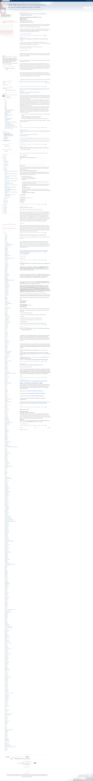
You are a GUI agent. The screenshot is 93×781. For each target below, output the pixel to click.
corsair (6, 325)
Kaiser (6, 479)
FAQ (20, 405)
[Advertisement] (12, 45)
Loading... (4, 225)
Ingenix (6, 460)
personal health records (8, 627)
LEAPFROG (6, 487)
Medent (6, 511)
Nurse (5, 576)
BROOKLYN (6, 285)
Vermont (6, 732)
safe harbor (6, 674)
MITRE (6, 545)
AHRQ (6, 106)
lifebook (6, 489)
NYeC (5, 586)
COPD (6, 324)
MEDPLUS (6, 531)
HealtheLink (6, 423)
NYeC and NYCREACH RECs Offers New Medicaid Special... (10, 190)
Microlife (6, 537)
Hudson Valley (7, 445)
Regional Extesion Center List (9, 128)
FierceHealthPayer (26, 253)
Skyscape (6, 680)
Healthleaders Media (23, 256)
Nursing (6, 577)
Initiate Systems (7, 462)
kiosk (5, 483)
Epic (5, 369)
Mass (5, 499)
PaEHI (6, 603)
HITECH (6, 436)
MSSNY (6, 550)
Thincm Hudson (7, 714)
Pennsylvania (7, 624)
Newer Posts (21, 427)
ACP (5, 104)
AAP (5, 102)
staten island (6, 695)
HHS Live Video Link (8, 112)
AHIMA (6, 248)
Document (6, 343)
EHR (5, 362)
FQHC (6, 389)
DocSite (6, 342)
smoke (6, 681)
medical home (7, 517)
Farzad (6, 379)
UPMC (6, 722)
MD (5, 504)
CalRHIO (6, 287)
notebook (6, 571)
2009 (4, 208)
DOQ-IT (6, 346)
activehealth (6, 243)
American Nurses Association (24, 423)
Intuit (5, 468)
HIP (5, 433)
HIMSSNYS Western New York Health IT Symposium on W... (10, 188)
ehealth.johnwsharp (7, 361)
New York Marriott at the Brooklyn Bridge (26, 197)
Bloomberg (6, 274)
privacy (6, 649)
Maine (6, 493)
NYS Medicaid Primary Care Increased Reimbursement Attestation (34, 381)
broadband (6, 281)
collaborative (7, 315)
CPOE (6, 327)
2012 (4, 204)
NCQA (6, 117)
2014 (4, 158)
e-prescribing (7, 353)
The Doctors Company (8, 713)
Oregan (6, 599)
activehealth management (8, 244)
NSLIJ (6, 575)
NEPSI (6, 560)
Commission (6, 316)
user (5, 727)
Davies (6, 336)
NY (5, 578)
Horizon (6, 443)
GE (5, 394)
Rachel (6, 656)
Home (35, 427)
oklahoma (6, 592)
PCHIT (6, 613)
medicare (6, 522)
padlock (6, 602)
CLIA (5, 309)
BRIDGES (6, 278)
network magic (7, 562)
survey (6, 701)
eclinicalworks (7, 356)
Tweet (5, 717)
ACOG (6, 103)
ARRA (6, 259)
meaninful (6, 506)
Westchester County (8, 745)
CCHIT (6, 294)
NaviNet (6, 555)
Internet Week (22, 223)
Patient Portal (7, 610)
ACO (5, 239)
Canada (6, 288)
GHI (5, 396)
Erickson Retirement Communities (10, 373)
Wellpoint (6, 743)
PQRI (5, 645)
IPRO (5, 473)
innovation (6, 463)
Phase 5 (6, 631)
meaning (6, 507)
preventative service (8, 648)
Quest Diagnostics (7, 653)
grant (5, 402)
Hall (5, 413)
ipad (5, 471)
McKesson (6, 502)
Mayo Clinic (6, 500)
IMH (5, 456)
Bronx (6, 282)
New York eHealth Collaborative (9, 564)
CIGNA (6, 304)
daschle (6, 332)
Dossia (6, 347)
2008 (4, 210)
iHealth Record (7, 452)
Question (6, 654)
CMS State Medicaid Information (9, 109)
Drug (5, 349)
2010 (4, 207)
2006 (4, 213)
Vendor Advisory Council (8, 729)
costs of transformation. (25, 140)
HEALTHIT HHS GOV (8, 111)
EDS (5, 359)
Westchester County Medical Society (10, 746)
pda (5, 620)
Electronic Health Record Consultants (10, 90)
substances (6, 696)
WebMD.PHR (7, 740)
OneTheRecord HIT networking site (10, 125)
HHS (46, 81)
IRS (5, 474)
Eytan (5, 378)
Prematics (6, 647)
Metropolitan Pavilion (37, 217)
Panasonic (6, 604)
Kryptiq (6, 484)
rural (5, 673)
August (6, 165)
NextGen (6, 565)
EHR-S (6, 363)
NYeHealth (6, 587)
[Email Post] (45, 35)
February (6, 201)
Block (6, 272)
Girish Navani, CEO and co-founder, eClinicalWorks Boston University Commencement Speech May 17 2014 (9, 135)
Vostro (6, 734)
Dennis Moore (7, 341)
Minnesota (6, 539)
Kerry (5, 482)
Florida (6, 385)
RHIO (5, 667)
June (5, 168)
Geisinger (6, 395)
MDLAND (6, 505)
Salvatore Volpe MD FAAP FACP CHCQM (10, 56)
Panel (5, 605)
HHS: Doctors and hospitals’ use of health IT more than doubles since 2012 (34, 39)
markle (6, 496)
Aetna (21, 123)
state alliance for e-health (8, 692)
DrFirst (6, 348)
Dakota (6, 331)
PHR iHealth (6, 635)
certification (6, 302)
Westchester (6, 744)
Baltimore (6, 265)
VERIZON (6, 730)
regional (6, 658)
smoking (6, 683)
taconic (6, 705)
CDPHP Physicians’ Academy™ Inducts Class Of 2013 (31, 364)
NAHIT (6, 554)
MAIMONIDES (7, 491)
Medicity (6, 523)
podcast (6, 641)
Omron (6, 593)
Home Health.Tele (7, 441)
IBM (5, 450)
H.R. (5, 407)
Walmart (6, 735)
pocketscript (6, 640)
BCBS (6, 267)
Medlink (6, 528)
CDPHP (21, 375)
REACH (6, 657)
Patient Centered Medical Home (9, 609)
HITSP (6, 438)
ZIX (5, 750)
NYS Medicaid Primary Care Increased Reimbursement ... (9, 195)
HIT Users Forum (7, 146)
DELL (6, 338)
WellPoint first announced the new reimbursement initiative (28, 243)
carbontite (6, 292)
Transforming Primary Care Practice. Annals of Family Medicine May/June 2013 (35, 131)
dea (5, 337)
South (5, 686)
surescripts (6, 700)
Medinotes (6, 526)
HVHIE (6, 449)
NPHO (6, 572)
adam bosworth (7, 245)
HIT (5, 435)
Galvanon (6, 391)
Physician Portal (7, 637)
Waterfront (6, 738)
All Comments (6, 84)
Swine (6, 702)
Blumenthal (6, 275)
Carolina (6, 293)
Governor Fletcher (7, 401)
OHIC (5, 591)
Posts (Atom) (26, 429)
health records (7, 421)
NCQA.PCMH (7, 559)
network (6, 561)
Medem (6, 510)
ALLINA (6, 251)
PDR (5, 621)
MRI (5, 549)
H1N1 (5, 411)
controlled (6, 323)
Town (5, 716)
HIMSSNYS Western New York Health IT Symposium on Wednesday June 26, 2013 (35, 264)
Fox (5, 387)
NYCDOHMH (7, 583)
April (5, 198)
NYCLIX (6, 585)
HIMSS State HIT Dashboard (9, 114)
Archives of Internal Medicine (9, 258)
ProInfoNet (6, 651)
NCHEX (6, 556)
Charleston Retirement (8, 303)
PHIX (5, 632)
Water (5, 736)
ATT (5, 260)
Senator (6, 679)
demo (5, 340)
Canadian (6, 289)
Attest (5, 261)
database (6, 334)
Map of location (22, 202)
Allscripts (6, 253)
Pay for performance (7, 611)
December (6, 161)
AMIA (6, 108)
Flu (5, 386)
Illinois (6, 453)
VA (5, 728)
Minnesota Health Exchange (9, 540)
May (5, 169)
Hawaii (6, 416)
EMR (5, 367)
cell (5, 299)
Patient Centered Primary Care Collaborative (11, 126)
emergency (6, 365)
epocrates (6, 370)
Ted (5, 708)
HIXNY (6, 439)
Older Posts (48, 427)
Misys (6, 543)
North (5, 570)
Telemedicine (7, 709)
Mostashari (6, 548)
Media (6, 513)
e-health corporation (8, 351)
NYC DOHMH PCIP (7, 119)
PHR (5, 634)
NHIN (5, 567)
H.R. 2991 (6, 408)
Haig (5, 412)
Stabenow (6, 690)
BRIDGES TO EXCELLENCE (9, 280)
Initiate (6, 461)
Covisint (6, 326)
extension (6, 376)
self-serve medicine (7, 676)
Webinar (6, 739)
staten (5, 694)
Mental (6, 534)
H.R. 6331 (6, 410)
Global (6, 397)
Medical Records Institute (8, 520)
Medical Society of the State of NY (10, 521)
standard (6, 691)
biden (5, 271)
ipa (5, 469)
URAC (6, 723)
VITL (5, 733)
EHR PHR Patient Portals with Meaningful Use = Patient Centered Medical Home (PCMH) (27, 5)
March (6, 200)
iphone (6, 472)
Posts (5, 83)
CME (5, 313)
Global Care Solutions (8, 398)
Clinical (6, 310)
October (6, 162)
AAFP (5, 101)
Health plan (6, 419)
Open (5, 596)
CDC (5, 297)
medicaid (6, 515)
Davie (5, 335)
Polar (5, 643)
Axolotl (6, 264)
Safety (6, 675)
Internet (6, 467)
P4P (5, 600)
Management (7, 494)
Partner (6, 607)
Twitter (6, 718)
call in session (7, 286)
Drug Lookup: (5, 94)
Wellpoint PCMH (22, 258)
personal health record (8, 626)
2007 (4, 211)
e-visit (6, 354)
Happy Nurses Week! (25, 409)
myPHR (6, 553)
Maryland (6, 498)
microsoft (6, 538)
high (5, 428)
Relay (5, 660)
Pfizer (5, 629)
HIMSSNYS (6, 432)
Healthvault (6, 424)
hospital (6, 444)
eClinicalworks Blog (7, 133)
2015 (4, 157)
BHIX (5, 270)
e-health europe (7, 352)
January (6, 202)
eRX (5, 374)
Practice (6, 646)
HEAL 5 (6, 417)
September (6, 164)
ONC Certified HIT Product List (9, 124)
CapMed (6, 291)
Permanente (6, 625)
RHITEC (6, 668)
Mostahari (6, 547)
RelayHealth (6, 662)
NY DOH (6, 580)
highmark (6, 429)
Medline (6, 527)
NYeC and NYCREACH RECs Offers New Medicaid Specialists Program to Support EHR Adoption (35, 329)
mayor (6, 501)
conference (6, 320)
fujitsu (6, 390)
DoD (5, 345)
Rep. (5, 665)
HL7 (5, 440)
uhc (5, 719)
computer (6, 319)
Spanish (6, 687)
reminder (6, 663)
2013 (4, 160)
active (6, 242)
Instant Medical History (8, 466)
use (5, 725)
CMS (46, 82)
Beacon (6, 269)
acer (5, 238)
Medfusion (6, 512)
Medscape (6, 532)
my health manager (7, 551)
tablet (5, 703)
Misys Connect (7, 544)
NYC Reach (6, 120)
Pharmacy (6, 630)
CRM (5, 329)
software (6, 685)
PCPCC (21, 125)
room (5, 670)
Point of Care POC (7, 642)
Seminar (6, 678)
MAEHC (6, 490)
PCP (5, 618)
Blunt (5, 276)
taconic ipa (6, 706)
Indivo (6, 458)
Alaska (6, 250)
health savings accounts (8, 422)
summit (6, 697)
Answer (6, 256)
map (47, 217)
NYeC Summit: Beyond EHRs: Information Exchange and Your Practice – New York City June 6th (35, 148)
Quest (5, 652)
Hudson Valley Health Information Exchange (11, 446)
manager (6, 495)
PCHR (6, 614)
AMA (5, 107)
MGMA (6, 536)
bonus (6, 277)
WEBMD (6, 151)
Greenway (6, 405)
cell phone (6, 300)
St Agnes (6, 689)
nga (5, 566)
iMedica (6, 455)
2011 (4, 206)
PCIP (5, 615)
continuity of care (7, 321)
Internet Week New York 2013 (27, 207)
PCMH (6, 616)
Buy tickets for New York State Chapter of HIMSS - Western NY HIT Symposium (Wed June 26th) (33, 293)
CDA (5, 296)
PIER (5, 638)
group (5, 406)
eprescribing (6, 372)
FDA (5, 381)
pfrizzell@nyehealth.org (40, 353)
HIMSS (6, 430)
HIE (5, 427)
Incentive (6, 457)
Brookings (6, 283)
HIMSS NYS (6, 113)
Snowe (6, 684)
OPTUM (6, 598)
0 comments (42, 35)
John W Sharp (7, 477)
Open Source (6, 597)
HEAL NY (6, 418)
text (5, 712)
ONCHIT (6, 594)
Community (6, 318)
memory (6, 533)
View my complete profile (7, 64)
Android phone (6, 137)
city (5, 305)
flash (5, 384)
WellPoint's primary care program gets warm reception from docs (33, 235)
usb (5, 724)
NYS (5, 588)
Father (6, 380)
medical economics (7, 516)
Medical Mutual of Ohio (8, 518)
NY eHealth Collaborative (8, 118)
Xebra (5, 749)
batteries (6, 266)
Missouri (6, 542)
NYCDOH (6, 582)
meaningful (6, 509)
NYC (5, 581)
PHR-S (6, 636)
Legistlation (6, 488)
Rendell (6, 664)
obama (6, 589)
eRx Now (6, 375)
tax (5, 707)
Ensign (6, 368)
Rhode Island (7, 669)
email (5, 364)
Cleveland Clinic (7, 308)
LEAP (5, 485)
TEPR (5, 711)
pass (5, 608)
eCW (5, 358)
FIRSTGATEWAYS (7, 383)
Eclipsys (6, 357)
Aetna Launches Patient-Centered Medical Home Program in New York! (35, 89)
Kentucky (6, 480)
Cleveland (6, 307)
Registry (6, 659)
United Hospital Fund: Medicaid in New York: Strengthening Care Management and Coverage (34, 14)
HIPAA (6, 434)
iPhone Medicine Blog (7, 140)
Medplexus (6, 529)
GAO (5, 392)
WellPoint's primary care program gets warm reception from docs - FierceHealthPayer (35, 250)
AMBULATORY (7, 255)
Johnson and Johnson (8, 478)
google (6, 400)
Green (5, 403)
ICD (5, 451)
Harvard (6, 414)
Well (5, 741)
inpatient (6, 464)
